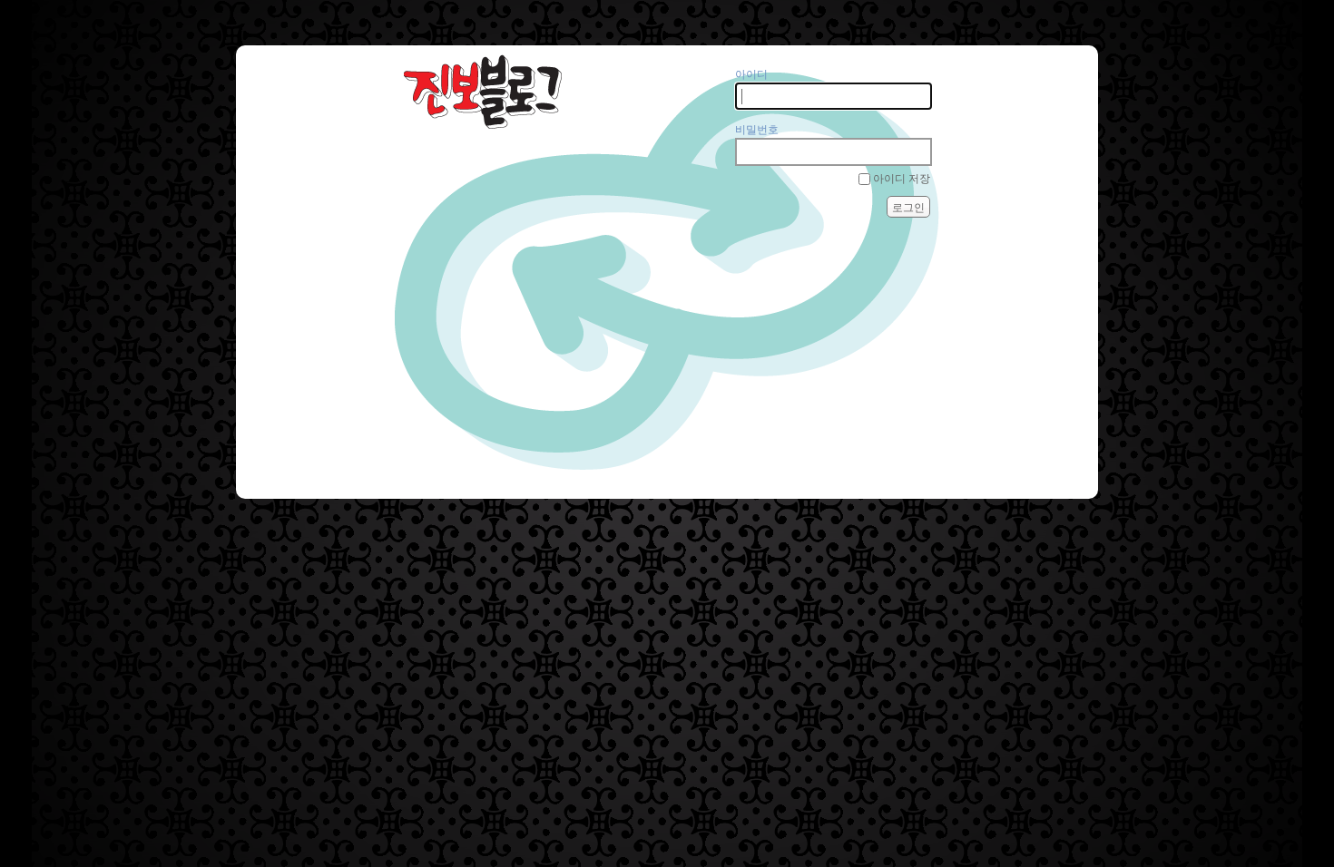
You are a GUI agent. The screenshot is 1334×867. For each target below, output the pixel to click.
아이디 (751, 74)
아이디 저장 (901, 178)
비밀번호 (757, 129)
